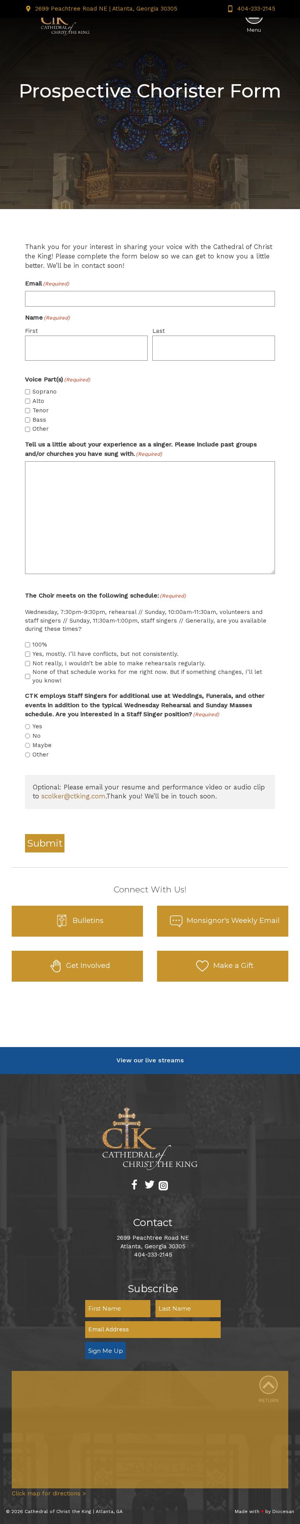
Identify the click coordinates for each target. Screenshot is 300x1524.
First (31, 330)
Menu (254, 30)
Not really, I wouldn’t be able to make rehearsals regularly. (118, 663)
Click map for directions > (49, 1493)
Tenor (40, 410)
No (36, 735)
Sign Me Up (105, 1350)
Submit (44, 843)
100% (39, 644)
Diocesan (283, 1511)
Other (40, 428)
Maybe (42, 745)
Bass (39, 419)
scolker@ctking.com (73, 796)
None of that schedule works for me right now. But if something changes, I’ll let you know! (147, 676)
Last (158, 330)
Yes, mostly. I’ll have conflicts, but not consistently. (105, 653)
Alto (38, 400)
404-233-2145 (256, 8)
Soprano (44, 391)
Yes (37, 726)
